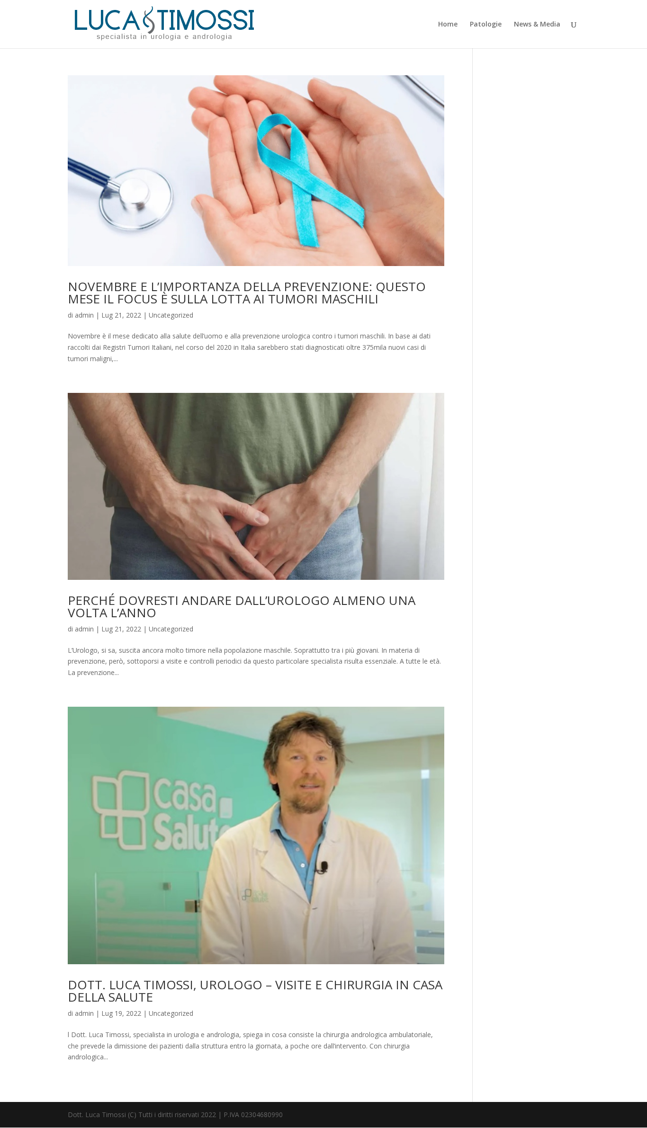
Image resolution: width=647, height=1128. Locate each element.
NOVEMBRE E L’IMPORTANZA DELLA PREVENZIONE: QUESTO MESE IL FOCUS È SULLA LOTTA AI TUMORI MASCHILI (247, 292)
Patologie (486, 24)
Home (448, 24)
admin (84, 315)
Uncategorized (171, 315)
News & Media (537, 24)
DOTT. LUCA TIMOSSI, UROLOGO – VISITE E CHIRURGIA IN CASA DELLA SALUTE (255, 990)
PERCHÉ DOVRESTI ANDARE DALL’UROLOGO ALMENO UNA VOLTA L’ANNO (241, 606)
